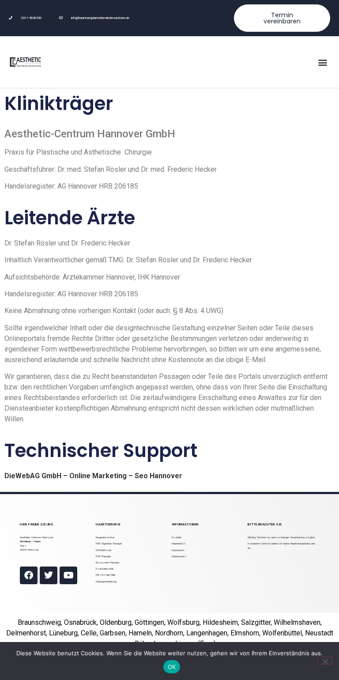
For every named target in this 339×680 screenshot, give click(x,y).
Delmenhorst (26, 633)
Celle (89, 633)
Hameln (140, 633)
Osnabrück (80, 622)
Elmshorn (244, 633)
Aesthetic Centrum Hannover (36, 537)
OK (172, 666)
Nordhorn (169, 633)
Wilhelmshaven (297, 622)
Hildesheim (220, 622)
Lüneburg (63, 633)
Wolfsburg (183, 622)
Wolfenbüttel (282, 633)
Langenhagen (206, 633)
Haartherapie (108, 524)
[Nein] (324, 661)
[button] (323, 62)
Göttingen (149, 622)
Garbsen (112, 633)
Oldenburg (116, 622)
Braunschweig (39, 622)
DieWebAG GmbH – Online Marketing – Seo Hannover (93, 476)
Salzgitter (256, 622)
